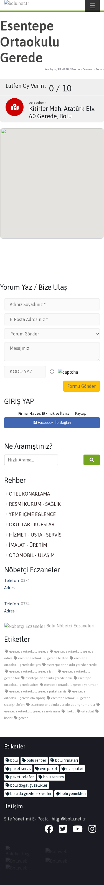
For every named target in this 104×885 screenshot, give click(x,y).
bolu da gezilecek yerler (30, 793)
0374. (26, 580)
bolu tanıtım (53, 777)
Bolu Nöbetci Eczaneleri (70, 625)
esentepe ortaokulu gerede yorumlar (70, 685)
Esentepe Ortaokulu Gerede (87, 69)
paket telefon (21, 777)
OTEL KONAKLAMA (29, 494)
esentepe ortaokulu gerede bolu (48, 678)
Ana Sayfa (50, 69)
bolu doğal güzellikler (28, 785)
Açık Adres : (37, 103)
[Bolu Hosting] (19, 850)
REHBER (63, 69)
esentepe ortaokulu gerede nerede (71, 665)
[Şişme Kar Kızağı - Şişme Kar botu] (19, 867)
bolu (13, 760)
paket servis (20, 768)
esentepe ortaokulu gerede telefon (42, 658)
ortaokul (87, 711)
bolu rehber (36, 760)
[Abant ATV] (19, 860)
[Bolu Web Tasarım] (59, 850)
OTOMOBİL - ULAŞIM (31, 555)
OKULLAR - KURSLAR (31, 524)
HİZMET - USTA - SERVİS (34, 535)
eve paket (48, 768)
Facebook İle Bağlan (54, 422)
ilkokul (70, 711)
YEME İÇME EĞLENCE (32, 514)
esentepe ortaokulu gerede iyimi (32, 671)
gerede (22, 718)
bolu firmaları (66, 760)
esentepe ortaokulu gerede (28, 651)
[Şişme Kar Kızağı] (59, 860)
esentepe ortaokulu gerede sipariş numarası (62, 705)
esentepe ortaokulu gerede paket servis (37, 691)
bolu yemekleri (73, 793)
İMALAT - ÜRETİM (27, 545)
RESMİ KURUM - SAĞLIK (34, 504)
